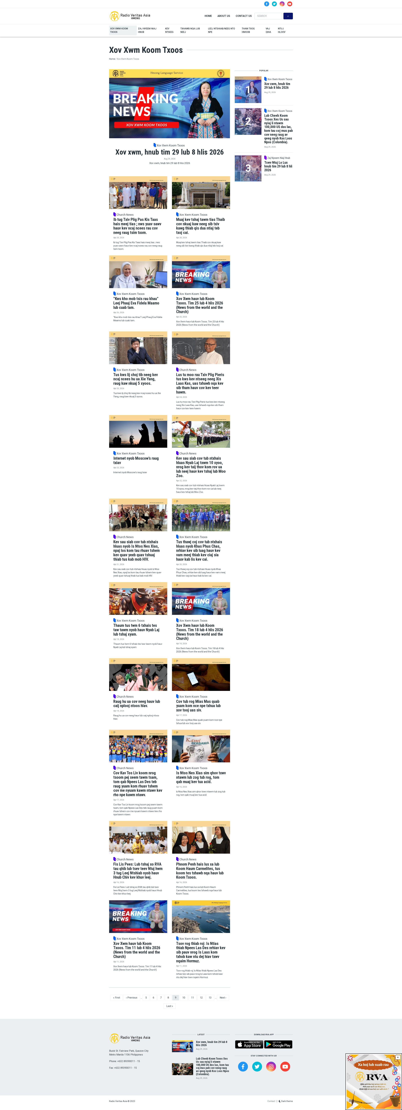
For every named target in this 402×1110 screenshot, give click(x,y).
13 (211, 997)
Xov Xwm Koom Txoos (119, 30)
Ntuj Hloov (281, 30)
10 (185, 997)
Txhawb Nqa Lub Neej (190, 30)
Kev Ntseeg (169, 30)
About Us (223, 15)
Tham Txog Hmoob (248, 30)
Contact (271, 1101)
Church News (125, 214)
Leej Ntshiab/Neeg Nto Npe (221, 30)
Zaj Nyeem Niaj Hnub (147, 30)
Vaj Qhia (268, 30)
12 (202, 997)
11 (194, 997)
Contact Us (244, 15)
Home (208, 15)
